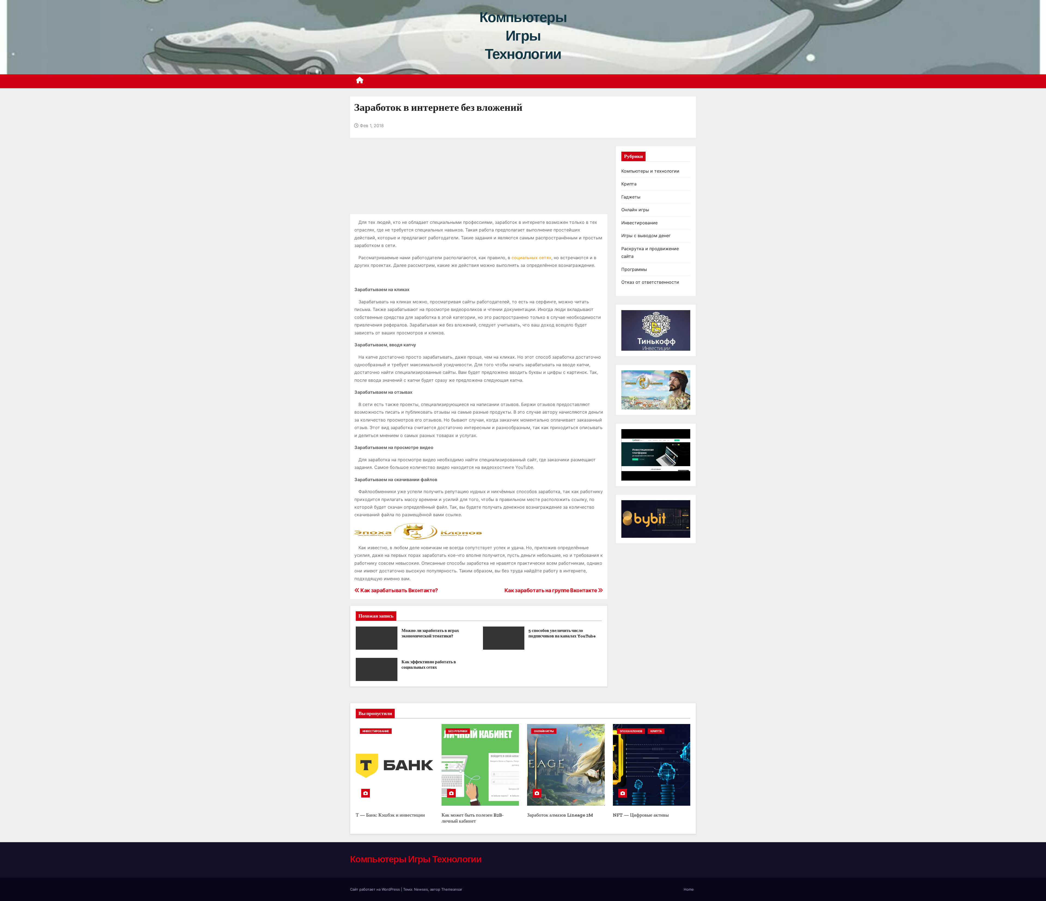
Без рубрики (457, 731)
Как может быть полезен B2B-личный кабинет (473, 818)
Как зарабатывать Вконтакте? (399, 590)
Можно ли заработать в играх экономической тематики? (430, 633)
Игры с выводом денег (646, 235)
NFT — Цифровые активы (641, 815)
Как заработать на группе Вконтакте (551, 590)
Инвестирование (639, 222)
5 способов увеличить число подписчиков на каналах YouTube (562, 633)
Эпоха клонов (631, 731)
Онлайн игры (635, 209)
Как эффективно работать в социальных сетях (429, 664)
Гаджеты (630, 197)
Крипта (629, 184)
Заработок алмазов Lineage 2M (560, 815)
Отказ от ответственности (650, 282)
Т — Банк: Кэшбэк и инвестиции (390, 815)
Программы (634, 269)
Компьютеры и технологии (650, 171)
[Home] (360, 81)
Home (689, 889)
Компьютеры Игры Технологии (523, 35)
